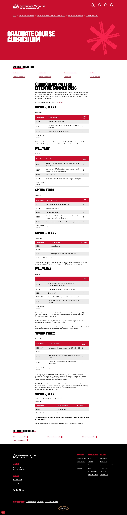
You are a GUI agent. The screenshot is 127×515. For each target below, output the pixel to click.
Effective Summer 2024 (54, 437)
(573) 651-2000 (17, 479)
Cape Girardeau (81, 458)
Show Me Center (93, 474)
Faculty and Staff (95, 76)
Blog (89, 468)
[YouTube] (23, 490)
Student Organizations (45, 76)
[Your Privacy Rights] (3, 512)
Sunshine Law (104, 474)
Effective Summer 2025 (19, 437)
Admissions (67, 76)
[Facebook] (14, 490)
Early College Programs (51, 501)
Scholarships (42, 73)
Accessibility (103, 461)
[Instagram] (17, 490)
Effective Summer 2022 (19, 440)
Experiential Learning (70, 73)
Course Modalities (31, 501)
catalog (61, 102)
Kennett (79, 465)
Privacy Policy (104, 468)
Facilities (92, 73)
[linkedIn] (20, 490)
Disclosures (103, 471)
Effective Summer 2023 (88, 437)
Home (14, 15)
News (89, 458)
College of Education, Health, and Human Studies (51, 15)
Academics (16, 73)
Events (90, 465)
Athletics (90, 461)
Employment (103, 458)
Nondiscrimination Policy (107, 465)
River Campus (81, 461)
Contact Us (16, 484)
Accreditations (92, 471)
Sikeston (79, 468)
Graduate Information (92, 15)
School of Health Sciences (75, 15)
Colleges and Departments (26, 15)
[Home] (29, 6)
